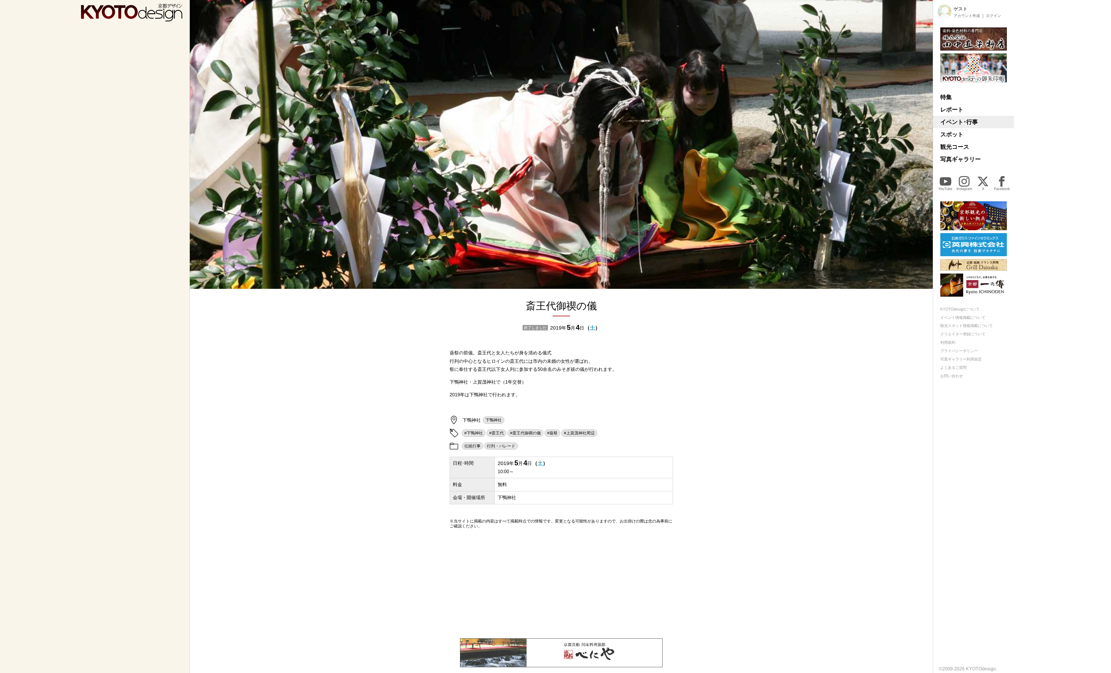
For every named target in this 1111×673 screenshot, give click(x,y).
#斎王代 (496, 433)
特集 (946, 97)
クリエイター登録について (962, 334)
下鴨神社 (493, 420)
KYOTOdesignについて (960, 309)
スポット (951, 134)
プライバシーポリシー (959, 351)
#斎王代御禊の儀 (525, 433)
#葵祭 (552, 433)
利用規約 (947, 343)
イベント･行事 (959, 122)
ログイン (993, 16)
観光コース (954, 147)
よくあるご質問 (953, 367)
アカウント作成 (967, 16)
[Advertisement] (561, 583)
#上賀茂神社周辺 (579, 433)
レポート (951, 109)
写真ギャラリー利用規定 (961, 359)
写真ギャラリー (960, 159)
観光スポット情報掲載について (966, 326)
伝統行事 (472, 446)
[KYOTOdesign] (131, 18)
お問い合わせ (951, 376)
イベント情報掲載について (962, 317)
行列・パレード (501, 446)
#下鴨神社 (473, 433)
